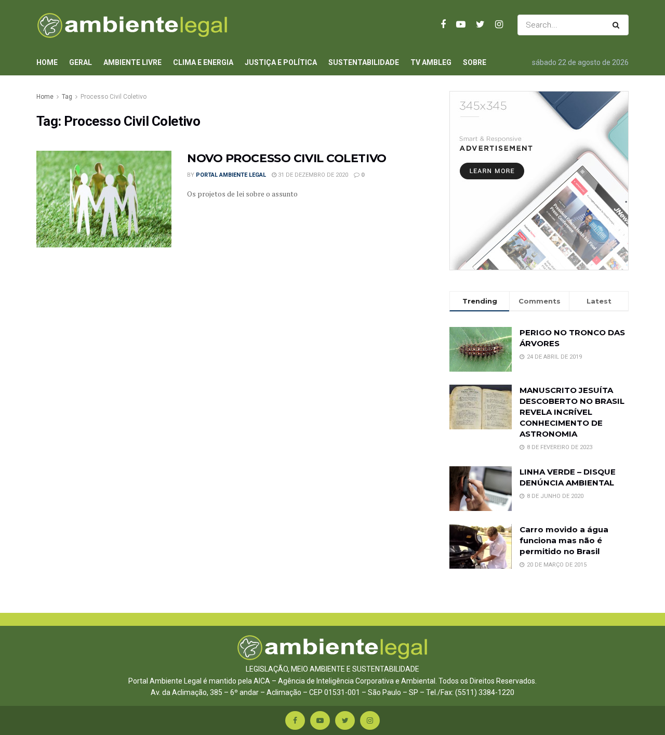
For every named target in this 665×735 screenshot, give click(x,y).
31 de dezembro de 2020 (312, 175)
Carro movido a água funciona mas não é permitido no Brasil (564, 540)
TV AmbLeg (430, 62)
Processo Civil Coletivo (114, 96)
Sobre (474, 62)
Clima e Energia (203, 62)
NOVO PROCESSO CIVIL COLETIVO (287, 158)
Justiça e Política (281, 62)
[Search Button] (618, 25)
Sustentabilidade (363, 62)
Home (47, 62)
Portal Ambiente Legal (231, 175)
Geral (80, 62)
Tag (67, 96)
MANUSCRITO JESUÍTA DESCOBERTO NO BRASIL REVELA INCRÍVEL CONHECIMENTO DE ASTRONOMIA (572, 412)
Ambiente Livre (132, 62)
